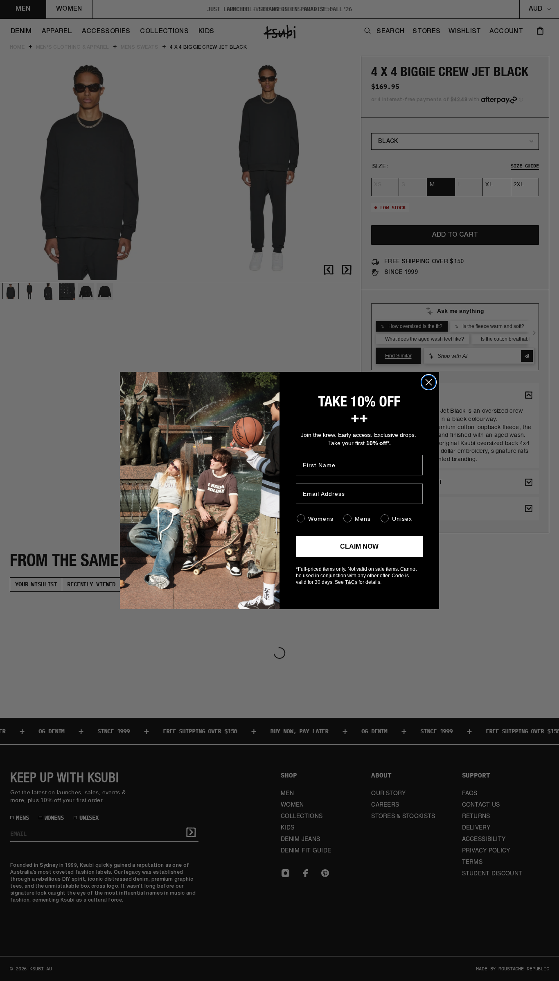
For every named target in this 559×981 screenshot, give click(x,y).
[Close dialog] (429, 382)
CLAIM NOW (359, 546)
